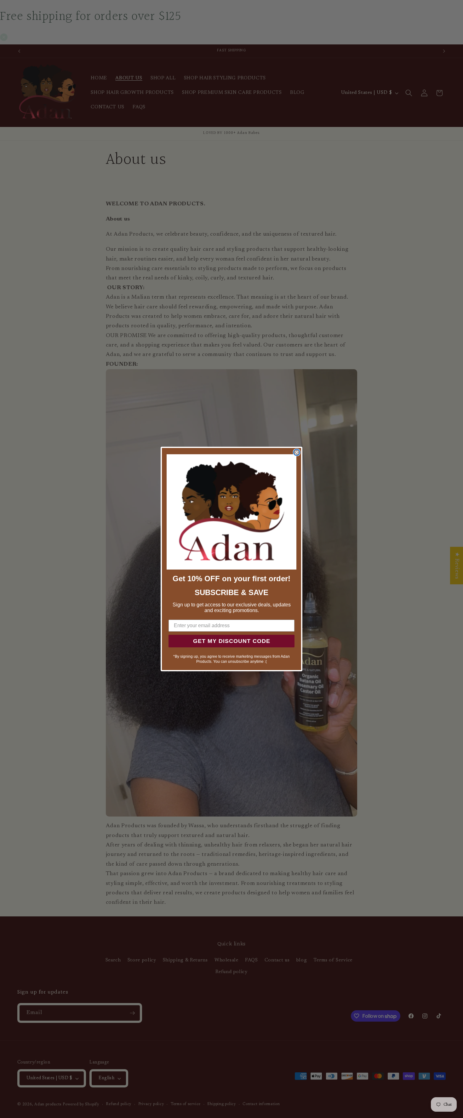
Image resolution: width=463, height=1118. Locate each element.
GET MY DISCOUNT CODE (231, 641)
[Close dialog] (297, 452)
